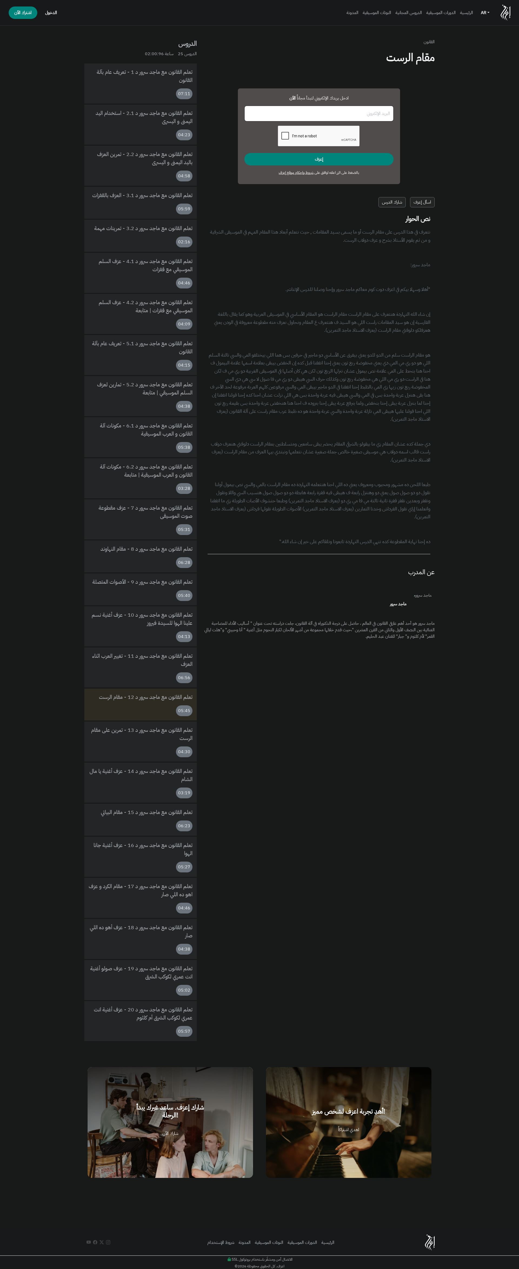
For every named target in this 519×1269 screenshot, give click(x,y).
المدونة (352, 12)
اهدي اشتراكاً (348, 1129)
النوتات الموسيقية (377, 12)
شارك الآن (170, 1133)
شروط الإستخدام (220, 1242)
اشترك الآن (23, 12)
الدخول (51, 12)
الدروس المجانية (408, 12)
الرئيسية (466, 12)
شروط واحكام (304, 172)
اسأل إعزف (422, 202)
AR (484, 12)
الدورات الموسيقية (441, 12)
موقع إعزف (286, 172)
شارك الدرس (392, 202)
